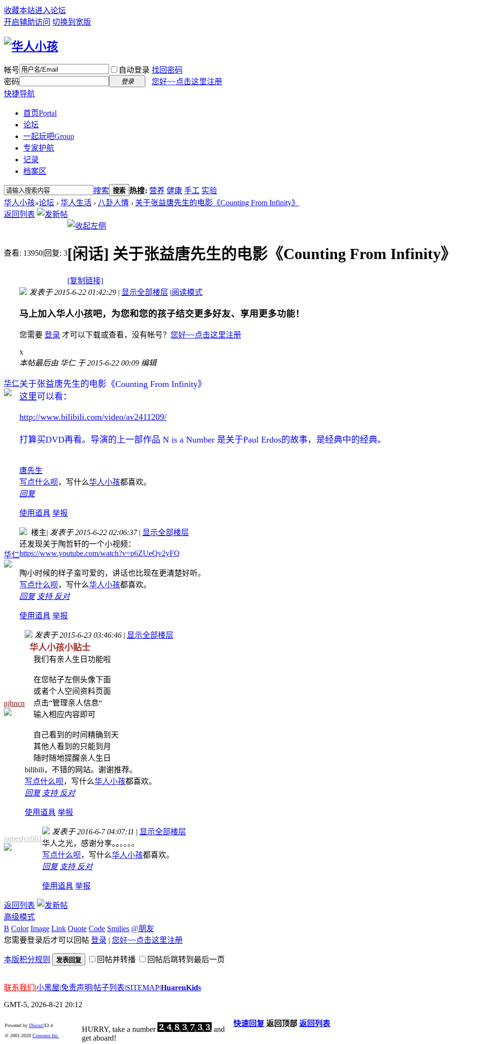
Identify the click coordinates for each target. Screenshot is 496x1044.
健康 (174, 190)
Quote (77, 928)
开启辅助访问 (27, 22)
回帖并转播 (116, 959)
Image (40, 928)
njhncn (14, 703)
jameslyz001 (23, 838)
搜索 (101, 190)
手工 (192, 190)
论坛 (31, 125)
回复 (27, 494)
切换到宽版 (71, 22)
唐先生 (31, 470)
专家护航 (38, 148)
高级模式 (19, 917)
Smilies (118, 928)
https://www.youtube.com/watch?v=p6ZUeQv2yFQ (99, 553)
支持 (45, 596)
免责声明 (76, 987)
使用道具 (34, 513)
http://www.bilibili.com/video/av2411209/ (93, 417)
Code (97, 928)
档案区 (34, 171)
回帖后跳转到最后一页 (186, 959)
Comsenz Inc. (45, 1035)
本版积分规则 (27, 959)
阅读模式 (186, 292)
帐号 (11, 70)
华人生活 (76, 203)
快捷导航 (19, 94)
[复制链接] (85, 280)
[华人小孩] (31, 46)
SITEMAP (142, 987)
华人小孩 (19, 203)
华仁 (11, 383)
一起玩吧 (48, 136)
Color (20, 928)
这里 (28, 396)
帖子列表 (108, 987)
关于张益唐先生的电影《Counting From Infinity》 (217, 203)
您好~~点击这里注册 (187, 81)
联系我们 (19, 987)
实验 (209, 190)
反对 (62, 596)
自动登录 (134, 70)
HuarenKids (181, 987)
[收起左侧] (86, 226)
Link (58, 928)
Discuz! (36, 1025)
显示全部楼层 (145, 292)
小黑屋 (48, 987)
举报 (60, 513)
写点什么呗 (38, 482)
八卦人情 (113, 203)
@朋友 (142, 928)
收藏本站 (19, 10)
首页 (40, 113)
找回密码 (167, 70)
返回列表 (19, 214)
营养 (157, 190)
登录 (52, 335)
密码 (11, 81)
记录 (31, 159)
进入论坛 (50, 10)
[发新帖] (52, 214)
